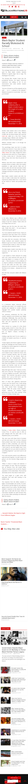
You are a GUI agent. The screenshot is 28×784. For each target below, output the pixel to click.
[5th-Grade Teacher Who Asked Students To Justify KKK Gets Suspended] (6, 667)
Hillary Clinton (5, 152)
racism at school (17, 50)
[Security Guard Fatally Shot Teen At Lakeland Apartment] (14, 590)
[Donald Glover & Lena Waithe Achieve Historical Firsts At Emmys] (6, 729)
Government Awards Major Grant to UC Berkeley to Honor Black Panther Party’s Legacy (14, 650)
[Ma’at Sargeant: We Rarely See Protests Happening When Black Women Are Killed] (14, 532)
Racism (4, 37)
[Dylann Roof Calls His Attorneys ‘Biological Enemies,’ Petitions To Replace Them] (6, 697)
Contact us (15, 779)
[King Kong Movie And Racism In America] (14, 568)
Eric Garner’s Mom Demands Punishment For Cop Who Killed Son (18, 690)
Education (4, 50)
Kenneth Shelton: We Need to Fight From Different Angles (13, 514)
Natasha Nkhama (10, 50)
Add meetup (14, 778)
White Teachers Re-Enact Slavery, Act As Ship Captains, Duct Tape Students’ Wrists (18, 710)
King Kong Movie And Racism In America (12, 583)
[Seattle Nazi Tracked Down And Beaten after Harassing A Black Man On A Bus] (6, 677)
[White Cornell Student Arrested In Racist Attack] (6, 751)
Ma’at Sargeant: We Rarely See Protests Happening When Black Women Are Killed (12, 560)
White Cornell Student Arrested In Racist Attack (17, 752)
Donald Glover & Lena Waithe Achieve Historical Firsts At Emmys (18, 731)
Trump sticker (12, 430)
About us (7, 779)
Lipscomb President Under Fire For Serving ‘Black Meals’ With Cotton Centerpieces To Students (18, 721)
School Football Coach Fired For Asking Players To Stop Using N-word (18, 763)
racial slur (4, 136)
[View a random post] (25, 17)
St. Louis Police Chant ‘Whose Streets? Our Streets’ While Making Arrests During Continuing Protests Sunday (18, 742)
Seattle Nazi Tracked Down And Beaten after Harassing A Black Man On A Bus (18, 679)
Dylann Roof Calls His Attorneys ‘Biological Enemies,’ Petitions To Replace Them (18, 700)
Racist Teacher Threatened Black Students (11, 523)
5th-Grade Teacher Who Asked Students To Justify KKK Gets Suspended (18, 669)
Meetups (14, 17)
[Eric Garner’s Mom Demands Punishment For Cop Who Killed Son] (6, 687)
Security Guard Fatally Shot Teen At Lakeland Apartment (13, 617)
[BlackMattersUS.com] (2, 17)
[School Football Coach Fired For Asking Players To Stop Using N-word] (6, 760)
